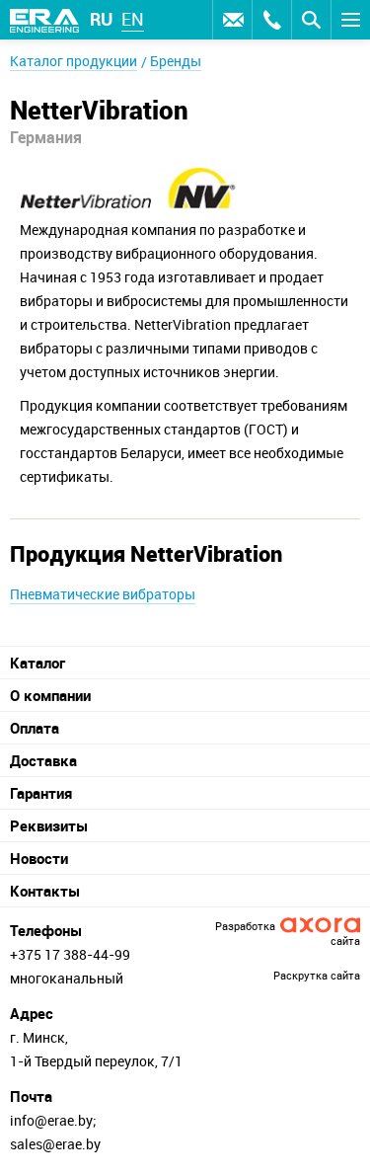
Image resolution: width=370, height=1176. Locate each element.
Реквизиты (49, 825)
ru (101, 19)
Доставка (43, 760)
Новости (39, 858)
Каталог (37, 662)
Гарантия (41, 793)
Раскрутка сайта (316, 975)
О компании (50, 695)
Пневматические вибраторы (102, 594)
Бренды (175, 60)
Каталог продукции (73, 60)
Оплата (34, 728)
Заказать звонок (271, 19)
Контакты (45, 891)
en (132, 19)
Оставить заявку (232, 19)
